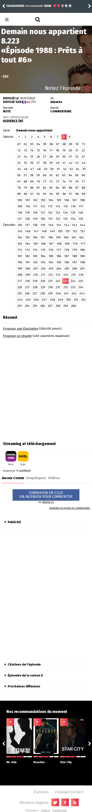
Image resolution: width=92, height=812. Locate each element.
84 (57, 188)
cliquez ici (47, 502)
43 (77, 163)
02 (25, 144)
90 (25, 194)
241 (66, 293)
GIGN (47, 6)
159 (58, 237)
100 (19, 200)
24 (25, 156)
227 (27, 287)
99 (83, 194)
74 (64, 181)
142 (66, 225)
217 (19, 281)
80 (32, 188)
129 (35, 219)
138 (35, 225)
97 (70, 194)
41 (64, 163)
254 (27, 306)
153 (82, 231)
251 (76, 300)
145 (19, 231)
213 (58, 275)
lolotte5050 (15, 6)
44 (84, 163)
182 (27, 256)
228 (35, 287)
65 (77, 175)
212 (50, 275)
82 (44, 188)
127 (19, 219)
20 (70, 150)
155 (27, 237)
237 (35, 293)
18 (57, 150)
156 (35, 237)
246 (36, 300)
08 (64, 144)
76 (77, 181)
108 (82, 200)
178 (66, 250)
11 (83, 144)
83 (51, 188)
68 (25, 181)
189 (82, 256)
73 (57, 181)
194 (50, 262)
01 (19, 144)
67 (19, 181)
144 (82, 225)
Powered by (9, 470)
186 (58, 256)
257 (50, 306)
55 (84, 169)
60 (44, 175)
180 (82, 250)
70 (38, 181)
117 (81, 206)
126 (80, 212)
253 (19, 306)
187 (66, 256)
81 (38, 188)
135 (81, 219)
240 (58, 293)
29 (57, 156)
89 (19, 194)
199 (19, 268)
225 (81, 281)
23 (19, 156)
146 (27, 231)
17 (51, 150)
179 (74, 250)
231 (58, 287)
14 (32, 150)
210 (35, 275)
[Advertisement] (46, 388)
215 (73, 275)
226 (19, 287)
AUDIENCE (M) (13, 121)
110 (27, 206)
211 (43, 275)
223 (65, 281)
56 (19, 175)
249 (60, 300)
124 (65, 212)
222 (58, 281)
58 (31, 175)
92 (38, 194)
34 (19, 163)
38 (44, 163)
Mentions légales (34, 802)
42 (70, 163)
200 (27, 268)
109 (19, 206)
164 (27, 244)
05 (44, 144)
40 (57, 163)
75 (70, 181)
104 (50, 200)
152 (75, 231)
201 (35, 268)
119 (27, 212)
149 (52, 231)
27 (44, 156)
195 (58, 262)
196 (66, 262)
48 (39, 169)
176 (50, 250)
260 (73, 306)
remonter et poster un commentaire (69, 508)
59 (38, 175)
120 (35, 212)
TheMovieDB (59, 810)
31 (70, 156)
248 (52, 300)
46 (25, 169)
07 (57, 144)
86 (70, 188)
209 (27, 275)
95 (57, 194)
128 (27, 219)
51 (58, 169)
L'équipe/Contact (69, 792)
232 (65, 287)
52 (64, 169)
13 (25, 150)
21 (76, 150)
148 (44, 231)
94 (51, 194)
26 (38, 156)
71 (44, 181)
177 (58, 250)
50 (51, 169)
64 (70, 175)
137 (27, 225)
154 (19, 237)
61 (51, 175)
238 (42, 293)
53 (71, 169)
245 (28, 300)
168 (59, 244)
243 (81, 293)
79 (25, 188)
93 (44, 194)
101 (27, 200)
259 (65, 306)
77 (83, 181)
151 (67, 231)
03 (31, 144)
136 (19, 225)
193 (43, 262)
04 (38, 144)
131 (50, 219)
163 (19, 244)
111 (35, 206)
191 (27, 262)
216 (81, 275)
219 (35, 281)
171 (82, 244)
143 (74, 225)
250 (68, 300)
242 (73, 293)
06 (51, 144)
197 (74, 262)
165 (35, 244)
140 (50, 225)
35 (25, 163)
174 (35, 250)
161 (73, 237)
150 (60, 231)
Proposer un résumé (17, 336)
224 (73, 281)
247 (44, 300)
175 (43, 250)
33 (83, 156)
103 (43, 200)
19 (63, 150)
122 (50, 212)
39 (51, 163)
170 (75, 244)
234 (80, 287)
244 (20, 300)
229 (42, 287)
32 (76, 156)
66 (83, 175)
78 (19, 188)
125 (73, 212)
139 (42, 225)
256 (42, 306)
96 (64, 194)
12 (19, 150)
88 (83, 188)
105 (58, 200)
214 (65, 275)
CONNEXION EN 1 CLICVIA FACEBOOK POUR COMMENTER (45, 495)
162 (81, 237)
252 (83, 300)
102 (35, 200)
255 (35, 306)
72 (51, 181)
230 (50, 287)
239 (50, 293)
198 (82, 262)
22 (83, 150)
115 (65, 206)
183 (35, 256)
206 (74, 268)
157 (42, 237)
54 (77, 169)
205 (66, 268)
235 (19, 293)
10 (77, 144)
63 (63, 175)
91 (31, 194)
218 (27, 281)
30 (63, 156)
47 (32, 169)
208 (19, 275)
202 (43, 268)
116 (73, 206)
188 (74, 256)
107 (74, 200)
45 (19, 169)
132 (58, 219)
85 (64, 188)
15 (38, 150)
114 (57, 206)
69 (32, 181)
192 (35, 262)
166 (43, 244)
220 (42, 281)
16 (44, 150)
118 (19, 212)
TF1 (33, 102)
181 (19, 256)
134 (73, 219)
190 (19, 262)
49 (45, 169)
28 (51, 156)
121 (42, 212)
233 (73, 287)
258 (58, 306)
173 (27, 250)
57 (25, 175)
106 (66, 200)
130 (42, 219)
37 (38, 163)
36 (31, 163)
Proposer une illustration (20, 329)
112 (42, 206)
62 (57, 175)
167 (51, 244)
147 (36, 231)
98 (77, 194)
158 (50, 237)
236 (27, 293)
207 (82, 268)
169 (67, 244)
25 (31, 156)
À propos (41, 792)
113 (50, 206)
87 (77, 188)
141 (58, 225)
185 (51, 256)
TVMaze (45, 810)
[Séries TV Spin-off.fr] (24, 19)
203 (51, 268)
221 (50, 281)
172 (19, 250)
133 (65, 219)
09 (70, 144)
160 (66, 237)
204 (58, 268)
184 (43, 256)
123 (57, 212)
